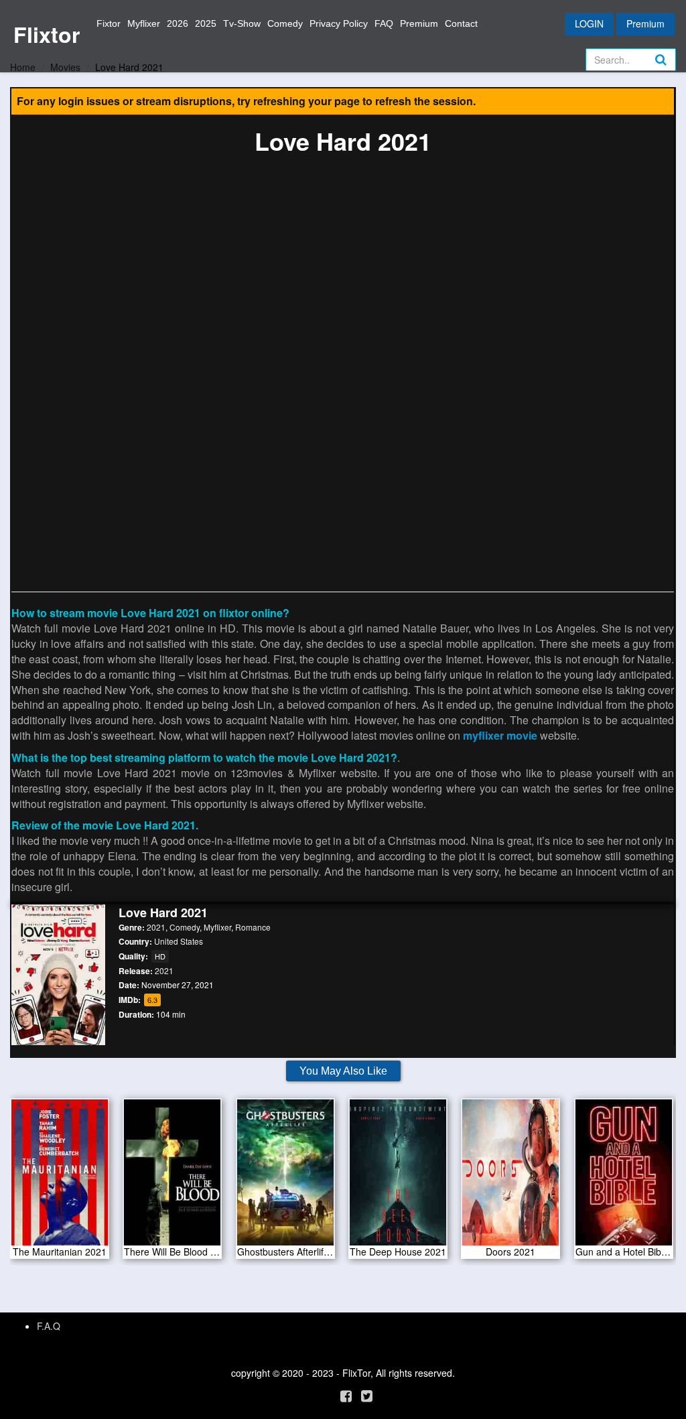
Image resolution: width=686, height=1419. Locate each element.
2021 (156, 927)
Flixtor (46, 34)
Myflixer (143, 23)
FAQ (383, 23)
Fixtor (108, 23)
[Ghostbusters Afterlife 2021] (285, 1177)
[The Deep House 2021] (398, 1177)
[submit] (675, 70)
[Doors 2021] (510, 1177)
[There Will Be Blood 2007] (172, 1177)
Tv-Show (242, 23)
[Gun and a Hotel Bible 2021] (623, 1177)
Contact (461, 23)
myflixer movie (500, 735)
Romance (253, 927)
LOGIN (589, 23)
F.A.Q (48, 1326)
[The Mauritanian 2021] (59, 1177)
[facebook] (346, 1395)
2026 (177, 23)
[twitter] (366, 1395)
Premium (419, 23)
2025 (205, 23)
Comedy (285, 23)
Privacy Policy (339, 23)
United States (178, 941)
